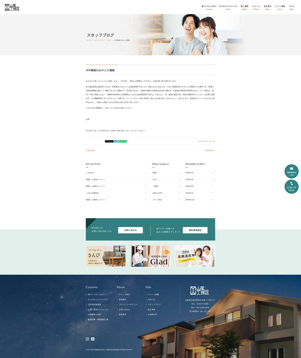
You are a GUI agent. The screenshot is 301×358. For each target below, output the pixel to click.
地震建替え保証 (94, 314)
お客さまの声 (157, 193)
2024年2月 (190, 186)
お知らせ (151, 299)
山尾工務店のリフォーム (98, 309)
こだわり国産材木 (92, 193)
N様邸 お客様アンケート (95, 200)
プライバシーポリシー (128, 304)
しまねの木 (90, 173)
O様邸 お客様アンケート (95, 179)
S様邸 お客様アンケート (95, 186)
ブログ (213, 141)
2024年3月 (190, 179)
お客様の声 (152, 314)
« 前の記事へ (90, 150)
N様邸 (156, 186)
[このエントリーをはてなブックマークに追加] (115, 141)
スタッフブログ (154, 304)
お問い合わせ (124, 309)
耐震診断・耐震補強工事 (98, 319)
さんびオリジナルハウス (98, 299)
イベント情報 (153, 294)
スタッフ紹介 (124, 294)
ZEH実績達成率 (94, 304)
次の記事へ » (210, 150)
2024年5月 (190, 173)
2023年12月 (190, 200)
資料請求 (122, 314)
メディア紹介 (157, 200)
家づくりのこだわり (96, 294)
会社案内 (122, 299)
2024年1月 (190, 193)
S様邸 (154, 173)
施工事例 (151, 309)
